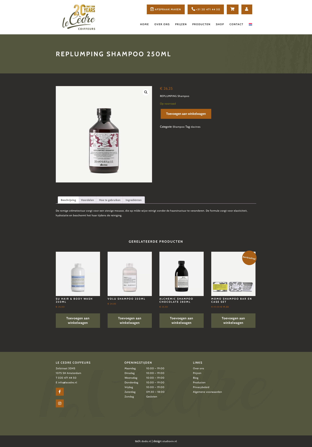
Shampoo (179, 126)
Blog (195, 377)
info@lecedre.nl (67, 382)
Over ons (162, 24)
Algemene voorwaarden (207, 391)
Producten (201, 24)
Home (144, 24)
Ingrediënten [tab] (134, 200)
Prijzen (181, 24)
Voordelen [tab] (87, 200)
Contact (236, 24)
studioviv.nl (169, 441)
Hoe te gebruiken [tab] (110, 200)
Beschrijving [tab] (68, 200)
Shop (220, 24)
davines (196, 126)
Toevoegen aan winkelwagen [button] (78, 320)
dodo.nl (146, 441)
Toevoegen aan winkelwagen (186, 114)
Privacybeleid (201, 387)
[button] (146, 92)
